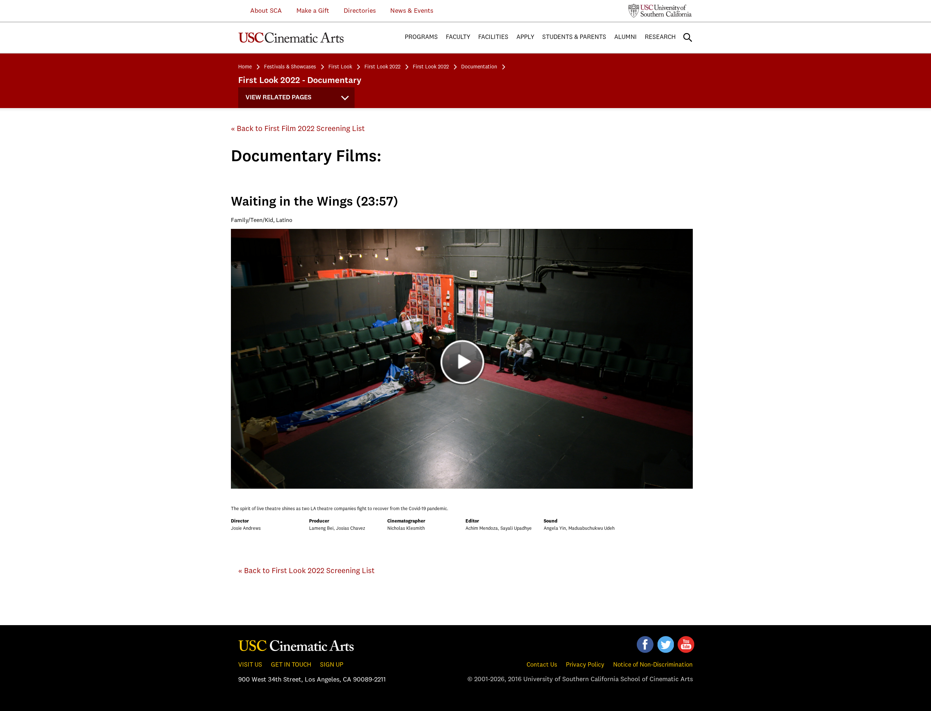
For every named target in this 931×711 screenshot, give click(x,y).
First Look (340, 66)
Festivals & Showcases (290, 66)
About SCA (260, 11)
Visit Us (250, 665)
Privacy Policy (585, 665)
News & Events (411, 11)
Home (245, 66)
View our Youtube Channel (686, 644)
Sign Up (331, 665)
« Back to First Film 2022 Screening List (298, 129)
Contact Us (542, 665)
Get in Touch (291, 665)
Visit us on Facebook (645, 644)
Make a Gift (312, 11)
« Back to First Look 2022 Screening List (306, 571)
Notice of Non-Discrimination (653, 665)
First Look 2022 (382, 66)
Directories (360, 11)
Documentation (479, 66)
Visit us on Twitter (665, 644)
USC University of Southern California (660, 10)
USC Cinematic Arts (296, 645)
